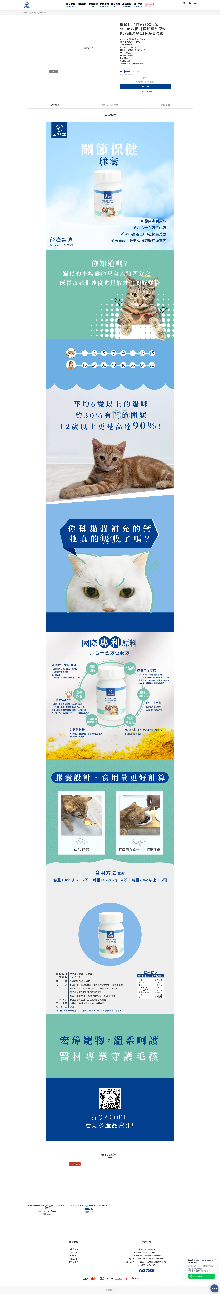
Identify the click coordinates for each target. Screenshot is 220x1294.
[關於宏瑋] (70, 5)
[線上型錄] (138, 5)
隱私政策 (73, 1252)
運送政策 (73, 1258)
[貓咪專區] (82, 5)
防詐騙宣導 (73, 1262)
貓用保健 (42, 12)
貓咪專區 (34, 12)
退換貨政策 (73, 1255)
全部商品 (26, 12)
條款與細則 (73, 1249)
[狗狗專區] (93, 5)
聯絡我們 (145, 86)
